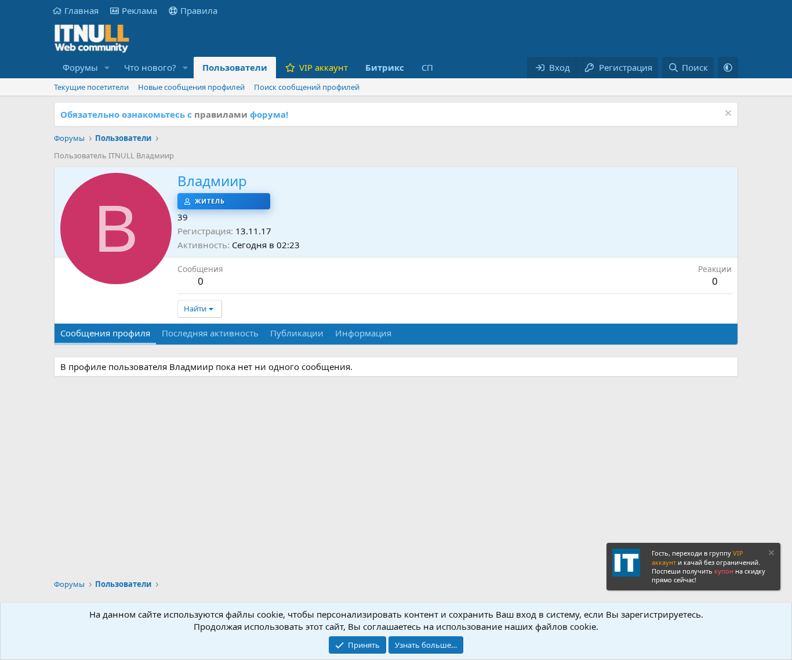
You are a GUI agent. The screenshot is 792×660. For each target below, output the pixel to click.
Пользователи (234, 67)
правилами (221, 114)
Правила (198, 10)
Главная (81, 10)
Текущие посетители (91, 87)
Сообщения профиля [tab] (105, 333)
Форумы (80, 67)
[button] (107, 67)
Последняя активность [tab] (210, 333)
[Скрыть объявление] (727, 114)
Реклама (139, 10)
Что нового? (150, 67)
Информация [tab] (363, 333)
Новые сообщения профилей (191, 87)
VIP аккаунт (323, 67)
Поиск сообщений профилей (306, 87)
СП (427, 67)
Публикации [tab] (297, 333)
